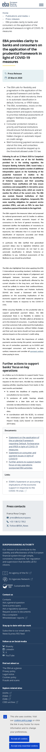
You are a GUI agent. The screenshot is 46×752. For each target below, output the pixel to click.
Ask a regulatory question (15, 608)
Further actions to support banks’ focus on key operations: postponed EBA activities (25, 464)
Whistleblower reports (13, 617)
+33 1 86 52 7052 (18, 521)
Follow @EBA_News (19, 525)
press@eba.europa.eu (20, 517)
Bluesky (9, 646)
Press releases (13, 19)
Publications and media (17, 16)
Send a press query (12, 605)
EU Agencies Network (19, 579)
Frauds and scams (11, 680)
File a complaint (10, 614)
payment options (37, 351)
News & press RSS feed (14, 633)
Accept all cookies (19, 739)
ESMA (5, 696)
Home (5, 13)
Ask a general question (14, 602)
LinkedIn (10, 649)
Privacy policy (9, 671)
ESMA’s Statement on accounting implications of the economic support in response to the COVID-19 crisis (24, 486)
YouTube (10, 655)
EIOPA (5, 693)
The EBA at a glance (12, 668)
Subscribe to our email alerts (16, 630)
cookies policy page (23, 720)
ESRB (5, 699)
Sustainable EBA (22, 585)
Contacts (7, 599)
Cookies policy (9, 677)
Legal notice (8, 674)
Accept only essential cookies (24, 746)
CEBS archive (9, 702)
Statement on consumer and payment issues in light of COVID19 (22, 455)
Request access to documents (17, 611)
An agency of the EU (18, 573)
